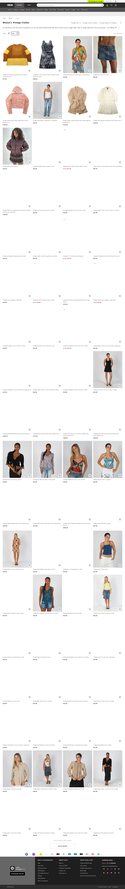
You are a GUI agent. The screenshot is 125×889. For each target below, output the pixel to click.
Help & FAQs (108, 1)
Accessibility (115, 887)
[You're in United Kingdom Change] (116, 1)
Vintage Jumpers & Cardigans (108, 23)
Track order (40, 865)
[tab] (10, 10)
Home (4, 18)
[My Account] (107, 5)
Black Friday (83, 870)
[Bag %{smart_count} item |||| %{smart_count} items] (116, 5)
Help (39, 863)
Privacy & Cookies (103, 887)
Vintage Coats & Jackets (90, 23)
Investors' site (62, 870)
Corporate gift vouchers (86, 868)
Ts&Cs (109, 887)
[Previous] (69, 23)
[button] (104, 869)
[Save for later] (30, 71)
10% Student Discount (43, 873)
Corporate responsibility (65, 868)
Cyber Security (62, 873)
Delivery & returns (42, 868)
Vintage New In (76, 23)
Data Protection (41, 878)
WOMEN (19, 5)
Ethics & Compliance (43, 881)
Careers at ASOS (63, 865)
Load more (62, 846)
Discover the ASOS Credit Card (88, 875)
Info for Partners (84, 873)
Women (10, 18)
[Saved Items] (111, 5)
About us (61, 863)
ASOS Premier (41, 870)
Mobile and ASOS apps (86, 863)
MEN (29, 5)
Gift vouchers (83, 865)
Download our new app (95, 1)
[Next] (120, 23)
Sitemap (40, 875)
